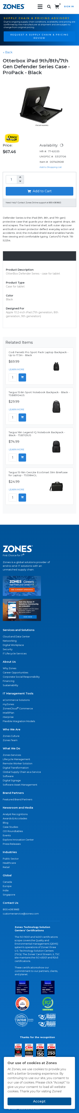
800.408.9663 (11, 909)
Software (8, 776)
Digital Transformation (16, 767)
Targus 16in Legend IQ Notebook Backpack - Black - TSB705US (37, 434)
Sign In (69, 6)
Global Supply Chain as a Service (22, 772)
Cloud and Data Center (16, 636)
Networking (10, 640)
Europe (7, 886)
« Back (7, 52)
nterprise (8, 717)
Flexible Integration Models (19, 721)
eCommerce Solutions (16, 700)
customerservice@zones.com (21, 913)
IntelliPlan (8, 712)
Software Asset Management (20, 784)
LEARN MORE (16, 369)
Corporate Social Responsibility (21, 676)
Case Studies (10, 827)
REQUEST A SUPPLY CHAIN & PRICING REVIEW (39, 36)
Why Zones (9, 668)
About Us (9, 661)
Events (7, 835)
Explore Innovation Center (18, 839)
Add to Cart (42, 191)
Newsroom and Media (18, 807)
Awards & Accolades (15, 818)
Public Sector (11, 858)
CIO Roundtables (13, 831)
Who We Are (11, 729)
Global (7, 875)
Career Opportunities (15, 672)
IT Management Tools (18, 693)
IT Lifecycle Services (14, 653)
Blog (5, 822)
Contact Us (10, 903)
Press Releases (12, 844)
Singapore (9, 894)
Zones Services (12, 755)
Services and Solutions (18, 630)
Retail (6, 867)
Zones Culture (11, 736)
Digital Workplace (13, 645)
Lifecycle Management (16, 759)
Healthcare (9, 863)
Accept (39, 1101)
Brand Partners (13, 793)
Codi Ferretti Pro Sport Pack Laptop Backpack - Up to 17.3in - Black (38, 354)
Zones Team (10, 740)
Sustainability (10, 685)
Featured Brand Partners (17, 799)
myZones (8, 704)
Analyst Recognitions (15, 814)
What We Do (11, 748)
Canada (7, 882)
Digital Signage (12, 780)
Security (7, 649)
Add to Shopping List (51, 167)
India (5, 890)
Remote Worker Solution (17, 763)
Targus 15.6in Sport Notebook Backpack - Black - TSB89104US (39, 394)
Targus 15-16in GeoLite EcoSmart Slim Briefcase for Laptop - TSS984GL (38, 474)
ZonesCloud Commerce (18, 708)
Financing (8, 681)
